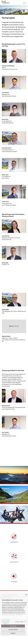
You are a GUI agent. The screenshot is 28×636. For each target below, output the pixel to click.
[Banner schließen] (26, 594)
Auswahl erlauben (13, 630)
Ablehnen (13, 633)
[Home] (5, 2)
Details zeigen (19, 622)
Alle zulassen (13, 626)
